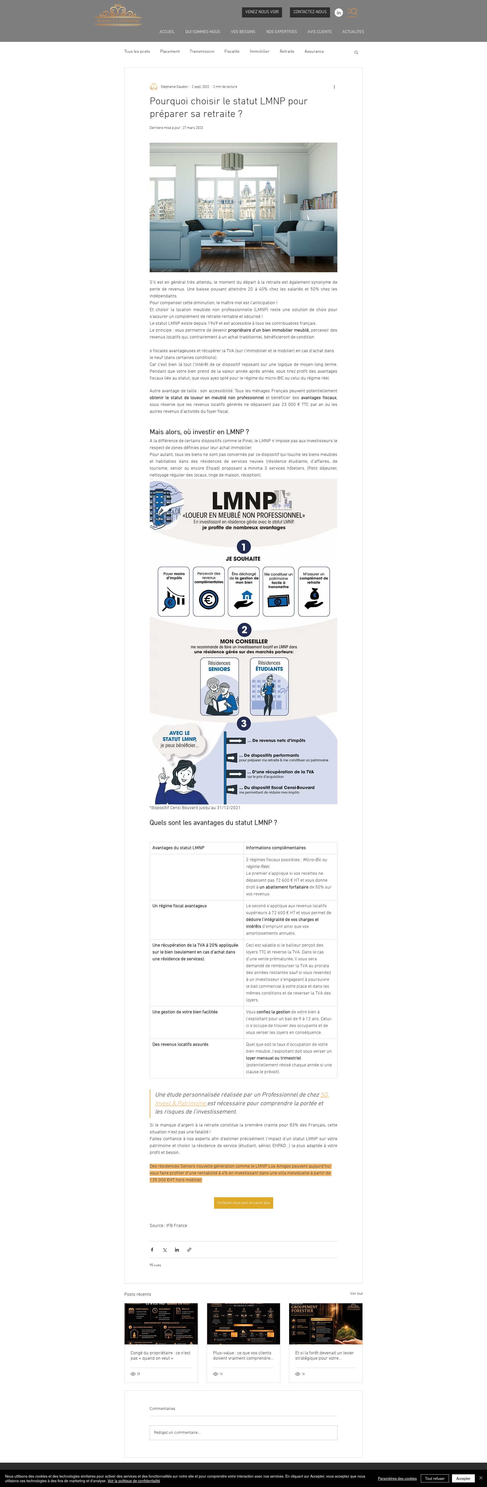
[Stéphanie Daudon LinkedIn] (339, 12)
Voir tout (356, 1294)
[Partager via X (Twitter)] (164, 1249)
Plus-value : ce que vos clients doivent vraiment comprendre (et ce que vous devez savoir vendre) (242, 1356)
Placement (170, 51)
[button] (352, 12)
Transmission (202, 51)
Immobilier (260, 51)
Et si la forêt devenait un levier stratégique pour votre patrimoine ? (324, 1356)
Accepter (463, 1478)
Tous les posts (137, 51)
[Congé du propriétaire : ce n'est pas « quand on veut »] (161, 1323)
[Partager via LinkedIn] (177, 1249)
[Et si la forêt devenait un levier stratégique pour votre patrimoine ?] (325, 1323)
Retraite (287, 51)
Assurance (314, 51)
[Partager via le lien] (189, 1249)
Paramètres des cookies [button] (397, 1478)
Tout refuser (435, 1478)
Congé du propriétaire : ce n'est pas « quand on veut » (160, 1356)
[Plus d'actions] (334, 87)
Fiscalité (232, 51)
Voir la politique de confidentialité (134, 1480)
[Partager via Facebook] (152, 1249)
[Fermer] (481, 1478)
